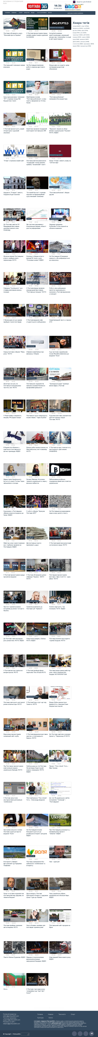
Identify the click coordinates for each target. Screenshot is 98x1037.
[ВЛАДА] (37, 883)
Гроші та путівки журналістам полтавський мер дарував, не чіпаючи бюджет (14, 895)
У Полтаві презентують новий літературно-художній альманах (14, 131)
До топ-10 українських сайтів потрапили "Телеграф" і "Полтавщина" (59, 800)
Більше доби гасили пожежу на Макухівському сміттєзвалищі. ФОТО (37, 449)
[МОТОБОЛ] (60, 883)
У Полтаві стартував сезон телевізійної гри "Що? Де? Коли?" (35, 991)
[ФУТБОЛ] (60, 119)
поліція (75, 26)
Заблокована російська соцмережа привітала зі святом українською (60, 481)
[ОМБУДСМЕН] (37, 310)
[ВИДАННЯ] (14, 565)
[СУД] (60, 342)
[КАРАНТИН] (60, 55)
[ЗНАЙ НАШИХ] (14, 597)
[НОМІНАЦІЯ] (14, 342)
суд (85, 28)
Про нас (67, 4)
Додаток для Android (84, 2)
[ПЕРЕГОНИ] (37, 660)
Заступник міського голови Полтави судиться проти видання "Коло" (13, 832)
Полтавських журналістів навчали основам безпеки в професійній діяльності (35, 385)
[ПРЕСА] (60, 246)
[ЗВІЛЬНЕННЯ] (14, 469)
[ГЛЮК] (60, 469)
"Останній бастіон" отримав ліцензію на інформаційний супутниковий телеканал (35, 194)
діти (81, 32)
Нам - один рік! (54, 862)
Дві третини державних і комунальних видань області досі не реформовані (36, 226)
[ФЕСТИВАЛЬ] (14, 214)
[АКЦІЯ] (14, 533)
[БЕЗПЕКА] (37, 374)
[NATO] (37, 565)
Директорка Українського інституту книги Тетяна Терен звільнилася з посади (14, 481)
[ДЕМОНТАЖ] (60, 947)
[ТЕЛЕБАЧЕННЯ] (60, 214)
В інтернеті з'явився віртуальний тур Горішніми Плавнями (13, 863)
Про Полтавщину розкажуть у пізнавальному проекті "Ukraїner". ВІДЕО (59, 832)
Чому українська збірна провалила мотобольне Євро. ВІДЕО (59, 895)
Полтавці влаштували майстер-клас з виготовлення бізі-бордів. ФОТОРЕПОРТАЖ (60, 672)
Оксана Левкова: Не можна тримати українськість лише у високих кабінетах (36, 481)
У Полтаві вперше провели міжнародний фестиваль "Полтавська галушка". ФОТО (36, 290)
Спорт (21, 12)
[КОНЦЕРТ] (60, 183)
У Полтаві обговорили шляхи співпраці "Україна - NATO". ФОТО (36, 577)
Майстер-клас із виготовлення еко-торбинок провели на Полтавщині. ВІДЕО (14, 545)
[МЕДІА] (14, 55)
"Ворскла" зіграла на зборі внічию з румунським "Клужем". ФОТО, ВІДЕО (60, 131)
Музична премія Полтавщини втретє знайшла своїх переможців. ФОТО (13, 258)
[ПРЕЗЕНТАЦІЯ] (14, 23)
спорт (83, 26)
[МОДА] (14, 756)
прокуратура (84, 46)
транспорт (76, 35)
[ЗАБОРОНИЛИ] (37, 820)
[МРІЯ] (14, 501)
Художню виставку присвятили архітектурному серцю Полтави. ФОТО (60, 417)
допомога (83, 41)
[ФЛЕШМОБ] (60, 310)
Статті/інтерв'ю (42, 12)
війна (83, 30)
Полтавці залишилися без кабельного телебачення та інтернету (35, 863)
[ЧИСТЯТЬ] (14, 374)
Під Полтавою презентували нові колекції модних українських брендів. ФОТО (13, 768)
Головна (7, 12)
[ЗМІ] (37, 87)
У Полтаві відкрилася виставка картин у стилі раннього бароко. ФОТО (37, 736)
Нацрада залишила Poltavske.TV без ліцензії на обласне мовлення (58, 226)
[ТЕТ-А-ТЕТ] (60, 756)
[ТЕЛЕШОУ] (37, 246)
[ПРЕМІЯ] (14, 246)
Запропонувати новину (73, 10)
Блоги (50, 12)
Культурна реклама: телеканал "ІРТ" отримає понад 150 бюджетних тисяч (14, 99)
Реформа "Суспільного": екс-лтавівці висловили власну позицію (13, 290)
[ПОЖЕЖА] (37, 437)
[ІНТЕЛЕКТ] (37, 979)
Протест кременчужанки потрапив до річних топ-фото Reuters (14, 609)
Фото (5, 989)
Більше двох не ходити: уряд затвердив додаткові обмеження (59, 67)
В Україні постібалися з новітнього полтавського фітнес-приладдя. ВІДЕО (12, 449)
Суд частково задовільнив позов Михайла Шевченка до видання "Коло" (59, 354)
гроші (74, 39)
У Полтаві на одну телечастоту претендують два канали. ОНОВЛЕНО (60, 449)
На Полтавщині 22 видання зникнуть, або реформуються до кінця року (59, 258)
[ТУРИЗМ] (37, 342)
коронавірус (87, 43)
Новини (14, 12)
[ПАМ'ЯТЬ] (14, 947)
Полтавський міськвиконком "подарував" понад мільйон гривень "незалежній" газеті (36, 162)
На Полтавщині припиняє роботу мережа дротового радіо (35, 67)
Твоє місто (62, 1014)
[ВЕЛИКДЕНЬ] (14, 310)
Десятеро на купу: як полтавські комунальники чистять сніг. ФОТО (12, 385)
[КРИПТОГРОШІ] (60, 23)
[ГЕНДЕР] (37, 119)
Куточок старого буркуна (75, 13)
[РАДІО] (37, 23)
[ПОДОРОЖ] (60, 820)
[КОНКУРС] (60, 278)
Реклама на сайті (77, 4)
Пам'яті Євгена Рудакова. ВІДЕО (14, 957)
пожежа (75, 37)
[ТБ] (14, 788)
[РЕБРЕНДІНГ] (60, 151)
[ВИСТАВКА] (60, 406)
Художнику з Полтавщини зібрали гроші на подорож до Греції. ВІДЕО (14, 513)
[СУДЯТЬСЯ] (14, 820)
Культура (27, 12)
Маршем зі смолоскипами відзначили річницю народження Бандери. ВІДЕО (36, 959)
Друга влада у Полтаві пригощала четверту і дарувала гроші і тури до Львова (37, 895)
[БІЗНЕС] (60, 915)
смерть (84, 37)
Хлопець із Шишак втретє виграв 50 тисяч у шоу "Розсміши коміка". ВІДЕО (35, 258)
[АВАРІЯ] (37, 852)
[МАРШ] (37, 947)
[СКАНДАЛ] (37, 151)
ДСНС (74, 41)
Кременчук (76, 28)
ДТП (84, 35)
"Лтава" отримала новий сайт (14, 161)
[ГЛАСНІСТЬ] (37, 597)
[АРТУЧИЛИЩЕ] (37, 756)
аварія (74, 46)
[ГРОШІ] (14, 87)
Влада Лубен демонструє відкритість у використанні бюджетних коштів (58, 704)
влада (74, 32)
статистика (76, 43)
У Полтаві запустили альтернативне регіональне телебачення (13, 800)
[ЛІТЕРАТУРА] (14, 119)
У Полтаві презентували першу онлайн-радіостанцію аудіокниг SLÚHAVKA (37, 35)
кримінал (82, 39)
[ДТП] (37, 629)
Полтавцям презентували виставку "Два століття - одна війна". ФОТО (59, 577)
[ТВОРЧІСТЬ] (37, 692)
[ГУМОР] (14, 437)
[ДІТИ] (60, 660)
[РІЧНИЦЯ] (60, 852)
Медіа (33, 12)
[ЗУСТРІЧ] (37, 469)
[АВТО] (14, 915)
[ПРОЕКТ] (60, 724)
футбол (75, 30)
